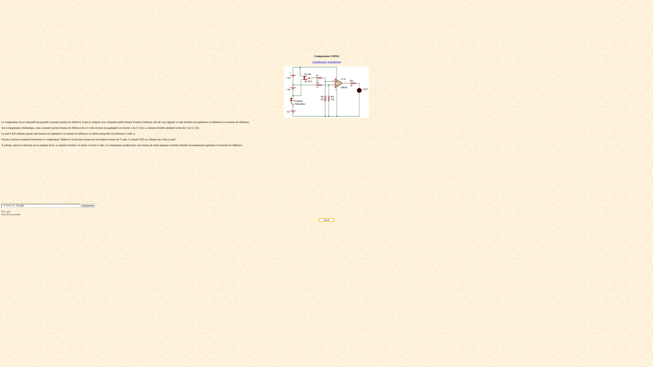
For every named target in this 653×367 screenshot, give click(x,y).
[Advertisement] (63, 32)
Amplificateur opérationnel (326, 61)
